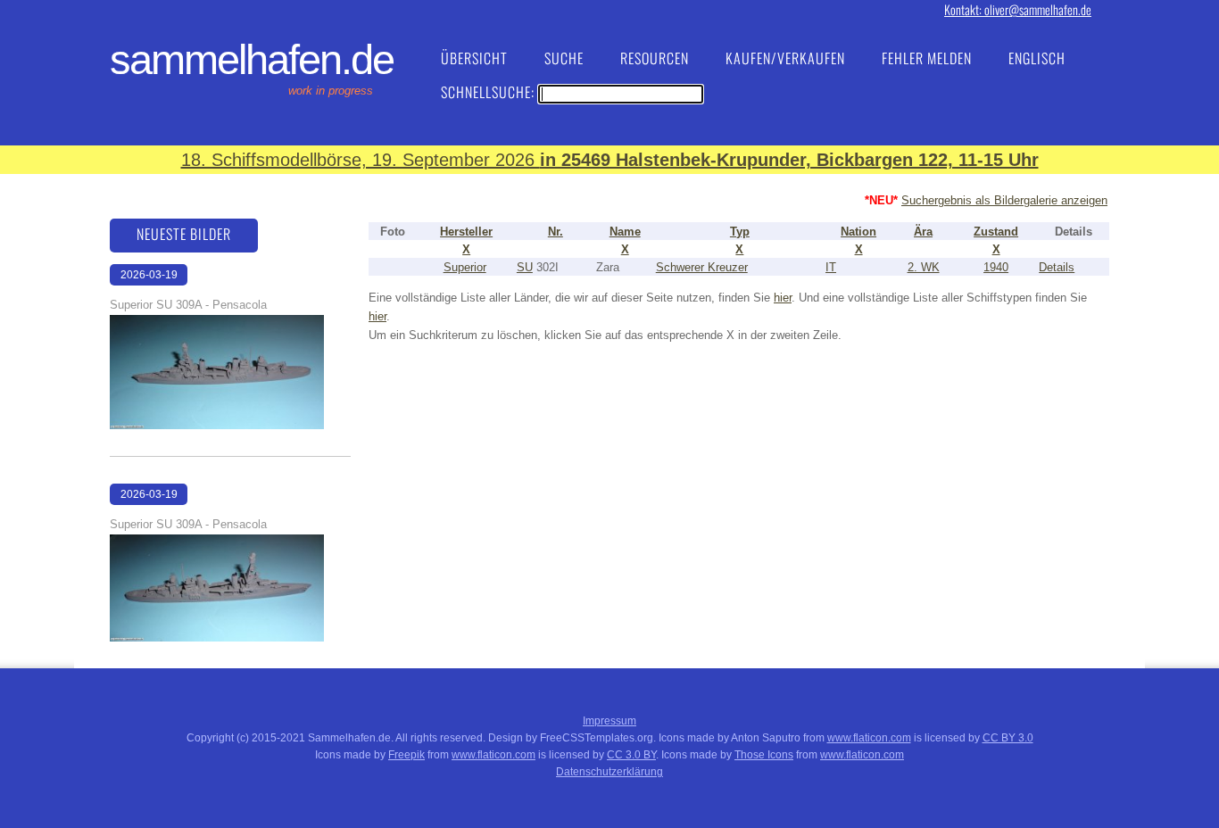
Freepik (406, 755)
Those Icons (763, 755)
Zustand (996, 231)
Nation (858, 231)
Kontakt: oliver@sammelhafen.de (1017, 9)
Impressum (609, 721)
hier (783, 297)
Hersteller (466, 231)
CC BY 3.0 (1008, 738)
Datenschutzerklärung (609, 772)
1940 (995, 267)
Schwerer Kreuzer (702, 267)
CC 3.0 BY (631, 755)
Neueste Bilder (184, 233)
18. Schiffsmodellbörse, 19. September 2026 (610, 160)
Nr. (555, 231)
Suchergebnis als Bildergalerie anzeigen (1004, 200)
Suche (564, 58)
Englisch (1037, 58)
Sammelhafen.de (252, 60)
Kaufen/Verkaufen (785, 58)
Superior (465, 267)
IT (830, 267)
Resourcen (654, 58)
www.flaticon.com (869, 738)
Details (1056, 267)
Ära (923, 231)
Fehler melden (927, 58)
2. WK (924, 267)
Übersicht (474, 58)
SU (525, 267)
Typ (740, 231)
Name (625, 231)
